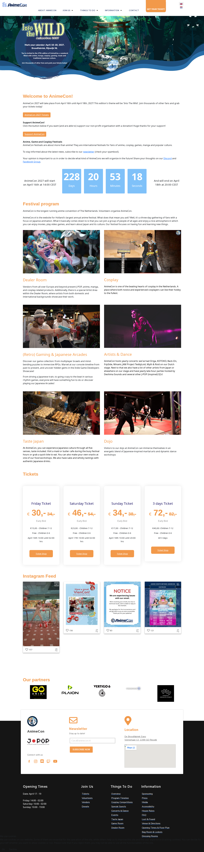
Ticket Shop (41, 553)
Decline (13, 849)
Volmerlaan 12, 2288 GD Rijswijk (140, 739)
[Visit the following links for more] (29, 761)
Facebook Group (31, 161)
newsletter (88, 151)
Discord (167, 158)
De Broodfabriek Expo (135, 736)
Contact (134, 10)
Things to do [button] (87, 10)
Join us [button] (66, 10)
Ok (3, 849)
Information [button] (112, 10)
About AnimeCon (47, 10)
